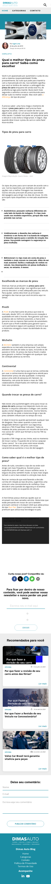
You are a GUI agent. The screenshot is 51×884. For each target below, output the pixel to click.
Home (5, 11)
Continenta (8, 371)
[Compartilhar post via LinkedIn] (26, 578)
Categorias (19, 11)
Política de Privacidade (25, 863)
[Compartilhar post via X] (20, 578)
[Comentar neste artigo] (38, 578)
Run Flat (12, 507)
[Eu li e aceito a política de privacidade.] (27, 611)
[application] (25, 530)
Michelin (7, 345)
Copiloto (7, 54)
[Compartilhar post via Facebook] (14, 578)
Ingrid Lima (16, 44)
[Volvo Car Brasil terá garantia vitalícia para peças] (25, 751)
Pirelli (6, 312)
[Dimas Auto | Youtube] (27, 875)
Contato (35, 11)
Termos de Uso (25, 866)
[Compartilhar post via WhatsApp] (32, 578)
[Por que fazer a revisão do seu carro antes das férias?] (25, 666)
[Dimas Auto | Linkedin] (22, 875)
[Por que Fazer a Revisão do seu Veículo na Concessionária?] (25, 709)
